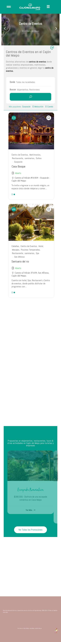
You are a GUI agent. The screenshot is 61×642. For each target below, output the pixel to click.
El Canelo (49, 106)
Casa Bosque (18, 166)
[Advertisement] (30, 392)
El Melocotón (37, 106)
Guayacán (26, 106)
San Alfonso (19, 256)
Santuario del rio (20, 261)
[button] (51, 6)
